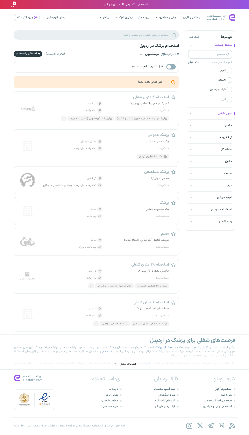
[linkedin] (221, 425)
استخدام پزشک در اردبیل (159, 46)
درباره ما (113, 389)
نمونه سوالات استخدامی (218, 401)
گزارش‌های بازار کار (165, 407)
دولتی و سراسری (168, 17)
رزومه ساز (144, 17)
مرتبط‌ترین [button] (152, 54)
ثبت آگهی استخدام (27, 54)
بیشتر (106, 17)
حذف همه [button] (194, 37)
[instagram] (189, 425)
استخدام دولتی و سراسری (217, 407)
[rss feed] (232, 425)
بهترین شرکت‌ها (124, 17)
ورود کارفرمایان (166, 395)
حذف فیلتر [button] (193, 62)
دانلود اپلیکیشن (109, 401)
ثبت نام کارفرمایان (164, 401)
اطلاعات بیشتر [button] (127, 364)
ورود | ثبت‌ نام (25, 17)
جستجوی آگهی (191, 17)
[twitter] (199, 425)
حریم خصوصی (110, 407)
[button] (210, 70)
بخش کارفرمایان (55, 18)
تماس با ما (112, 395)
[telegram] (210, 425)
